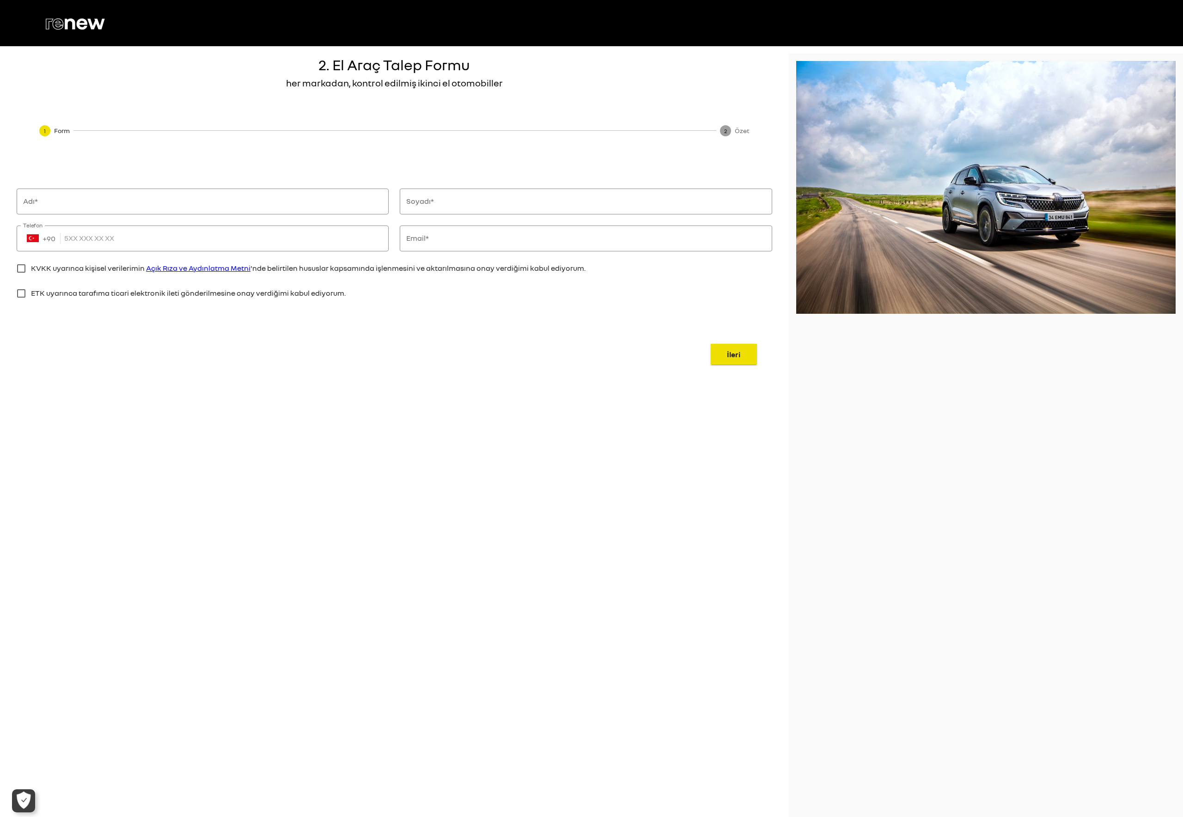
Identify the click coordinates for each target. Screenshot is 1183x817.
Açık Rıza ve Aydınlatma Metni (198, 268)
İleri (733, 354)
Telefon (33, 224)
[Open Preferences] (23, 800)
